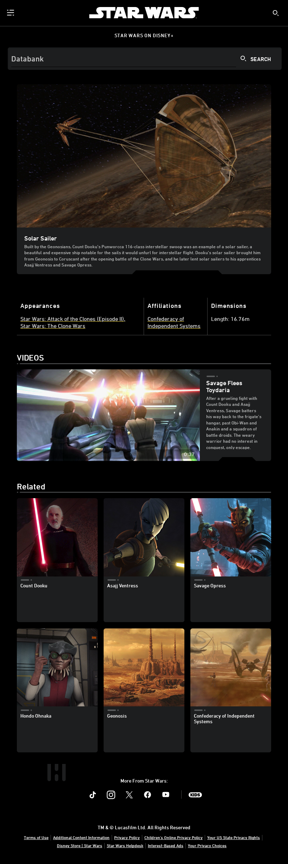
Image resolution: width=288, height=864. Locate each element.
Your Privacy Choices (207, 845)
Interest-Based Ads (165, 845)
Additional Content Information (81, 837)
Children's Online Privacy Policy (173, 837)
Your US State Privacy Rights (233, 837)
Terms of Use (36, 837)
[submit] (276, 13)
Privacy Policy (127, 837)
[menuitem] (11, 12)
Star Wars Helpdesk (125, 845)
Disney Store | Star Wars (79, 845)
